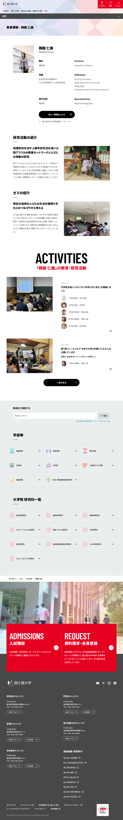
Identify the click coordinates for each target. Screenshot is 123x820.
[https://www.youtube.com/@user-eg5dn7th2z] (97, 683)
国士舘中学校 (68, 787)
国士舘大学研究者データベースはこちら (92, 421)
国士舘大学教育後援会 (72, 792)
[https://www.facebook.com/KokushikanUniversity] (115, 683)
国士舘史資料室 (69, 767)
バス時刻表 (86, 712)
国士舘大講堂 (68, 772)
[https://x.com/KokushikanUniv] (103, 683)
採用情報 (54, 809)
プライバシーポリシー (72, 805)
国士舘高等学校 (69, 782)
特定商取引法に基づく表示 (49, 805)
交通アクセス (13, 712)
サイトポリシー (40, 809)
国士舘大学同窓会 (70, 796)
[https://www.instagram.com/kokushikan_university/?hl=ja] (109, 683)
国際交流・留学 (37, 11)
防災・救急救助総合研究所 (73, 762)
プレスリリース (26, 805)
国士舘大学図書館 (70, 758)
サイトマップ (11, 805)
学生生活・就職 (26, 11)
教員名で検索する (21, 408)
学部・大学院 (15, 11)
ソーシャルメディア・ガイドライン (18, 809)
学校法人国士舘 (69, 777)
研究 (45, 11)
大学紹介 (6, 11)
